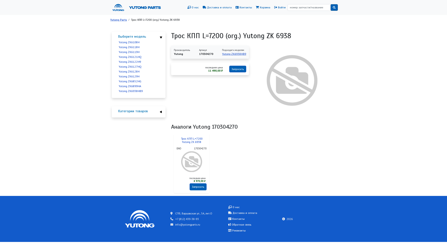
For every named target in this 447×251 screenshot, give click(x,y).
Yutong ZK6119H (129, 52)
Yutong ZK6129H (129, 76)
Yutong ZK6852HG (130, 81)
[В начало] (119, 7)
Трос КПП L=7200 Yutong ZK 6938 (192, 140)
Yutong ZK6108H (129, 42)
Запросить (238, 69)
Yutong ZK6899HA (130, 86)
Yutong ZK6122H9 (130, 61)
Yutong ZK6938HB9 (131, 91)
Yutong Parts (144, 7)
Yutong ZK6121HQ (130, 57)
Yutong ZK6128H (129, 71)
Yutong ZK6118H (129, 47)
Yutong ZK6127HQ (130, 66)
